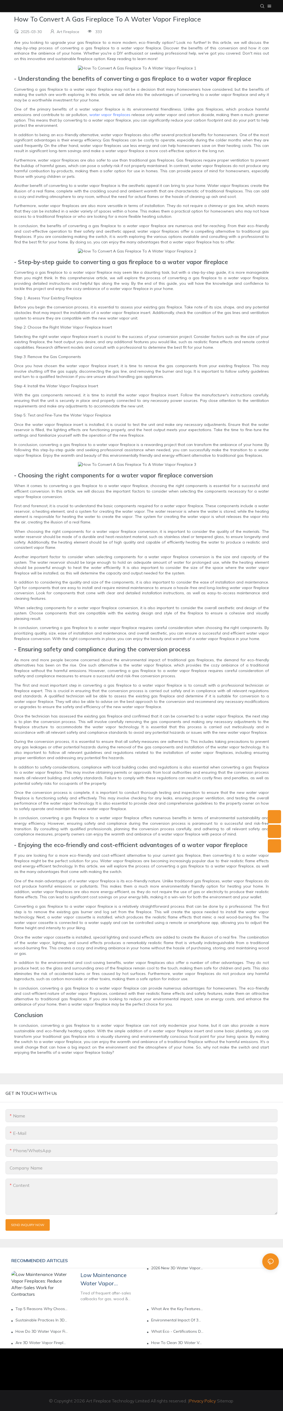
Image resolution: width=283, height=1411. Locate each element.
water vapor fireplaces (109, 114)
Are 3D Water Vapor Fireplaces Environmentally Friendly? (41, 1342)
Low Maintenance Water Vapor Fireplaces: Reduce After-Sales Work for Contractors (107, 1280)
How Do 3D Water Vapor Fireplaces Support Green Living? (41, 1331)
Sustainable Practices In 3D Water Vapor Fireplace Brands (41, 1320)
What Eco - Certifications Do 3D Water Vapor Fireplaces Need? (177, 1331)
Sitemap (225, 1401)
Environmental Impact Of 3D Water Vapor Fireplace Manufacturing (177, 1320)
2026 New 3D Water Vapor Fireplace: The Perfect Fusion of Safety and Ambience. (177, 1267)
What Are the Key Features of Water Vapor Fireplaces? (177, 1308)
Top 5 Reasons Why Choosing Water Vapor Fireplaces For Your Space (41, 1308)
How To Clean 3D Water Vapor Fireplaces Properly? (177, 1342)
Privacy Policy (202, 1401)
